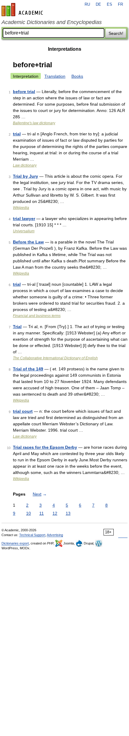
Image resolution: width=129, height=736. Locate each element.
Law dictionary (25, 165)
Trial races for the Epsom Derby (45, 447)
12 (54, 513)
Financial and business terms (37, 316)
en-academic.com (23, 9)
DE (98, 4)
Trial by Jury (25, 176)
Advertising (55, 535)
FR (120, 4)
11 (41, 513)
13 (68, 513)
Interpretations (64, 49)
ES (109, 4)
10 (28, 513)
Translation (54, 76)
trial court (23, 411)
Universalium (23, 231)
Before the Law (28, 242)
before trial (24, 91)
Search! (116, 33)
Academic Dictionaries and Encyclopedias (52, 22)
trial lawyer (24, 218)
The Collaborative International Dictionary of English (55, 358)
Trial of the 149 (28, 368)
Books (77, 76)
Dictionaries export (15, 543)
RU (87, 4)
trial (17, 133)
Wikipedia (21, 208)
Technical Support (32, 535)
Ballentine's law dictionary (34, 123)
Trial (17, 326)
